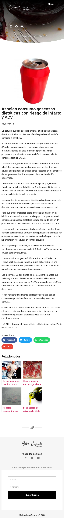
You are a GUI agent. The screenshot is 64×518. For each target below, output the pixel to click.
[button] (50, 10)
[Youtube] (21, 26)
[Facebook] (16, 26)
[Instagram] (10, 26)
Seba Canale (19, 7)
